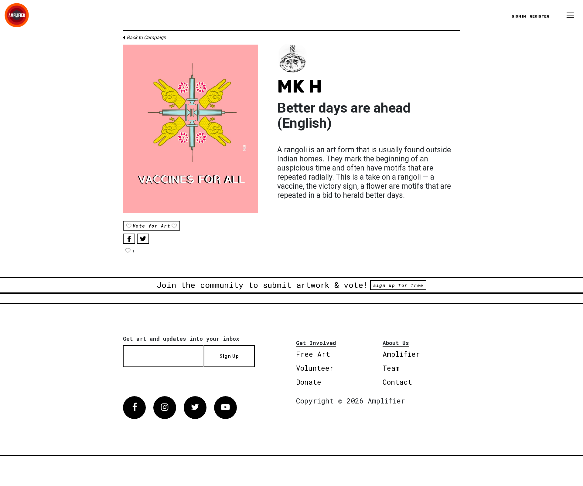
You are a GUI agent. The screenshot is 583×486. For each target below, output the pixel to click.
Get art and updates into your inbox (181, 338)
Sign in (519, 16)
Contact (397, 381)
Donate (308, 381)
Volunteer (315, 368)
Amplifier (401, 354)
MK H (299, 86)
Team (391, 368)
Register (539, 16)
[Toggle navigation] (570, 15)
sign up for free (398, 285)
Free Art (313, 354)
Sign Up (229, 356)
